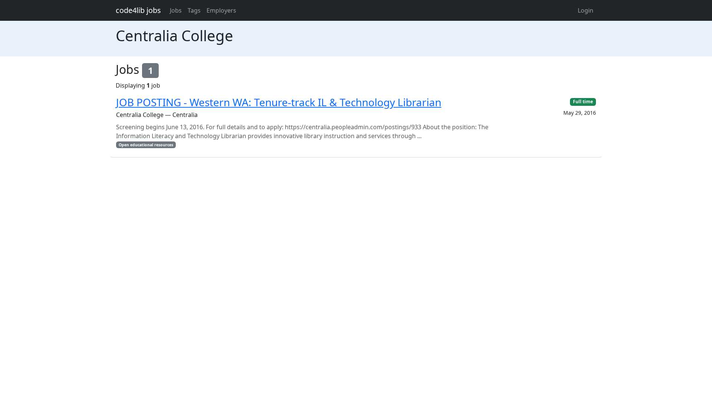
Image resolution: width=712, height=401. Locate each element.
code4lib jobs (138, 10)
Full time (583, 101)
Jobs (176, 10)
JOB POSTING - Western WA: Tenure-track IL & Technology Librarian (278, 102)
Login (585, 10)
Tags (194, 10)
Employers (221, 10)
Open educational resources (146, 144)
